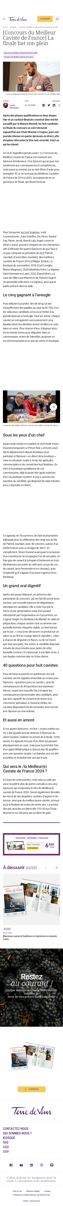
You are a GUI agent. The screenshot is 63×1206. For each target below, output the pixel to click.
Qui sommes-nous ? (17, 1133)
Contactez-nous (15, 1129)
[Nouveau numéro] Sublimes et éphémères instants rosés (30, 938)
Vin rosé (7, 929)
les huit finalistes (30, 232)
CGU (6, 1147)
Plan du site (17, 1191)
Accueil (5, 27)
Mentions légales (33, 1191)
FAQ (5, 1142)
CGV (6, 1152)
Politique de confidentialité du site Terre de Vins (31, 1195)
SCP (42, 253)
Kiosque (9, 1138)
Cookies (47, 1191)
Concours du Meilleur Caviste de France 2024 (20, 53)
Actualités (13, 27)
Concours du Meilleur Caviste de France (18, 57)
